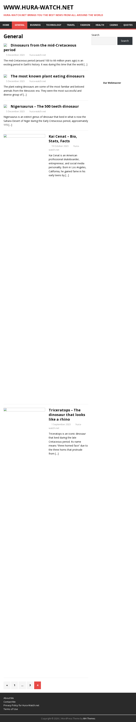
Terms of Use (11, 709)
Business (35, 24)
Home (6, 24)
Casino (114, 24)
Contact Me (10, 701)
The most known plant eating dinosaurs (47, 76)
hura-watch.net (38, 54)
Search (95, 35)
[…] (85, 64)
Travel (71, 24)
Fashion (85, 24)
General (20, 24)
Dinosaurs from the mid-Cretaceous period (40, 47)
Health (100, 24)
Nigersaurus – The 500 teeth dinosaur (45, 106)
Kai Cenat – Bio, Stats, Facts (63, 138)
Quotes (127, 24)
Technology (53, 24)
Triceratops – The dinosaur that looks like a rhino (67, 415)
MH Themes (89, 718)
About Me (9, 698)
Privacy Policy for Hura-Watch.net (21, 705)
